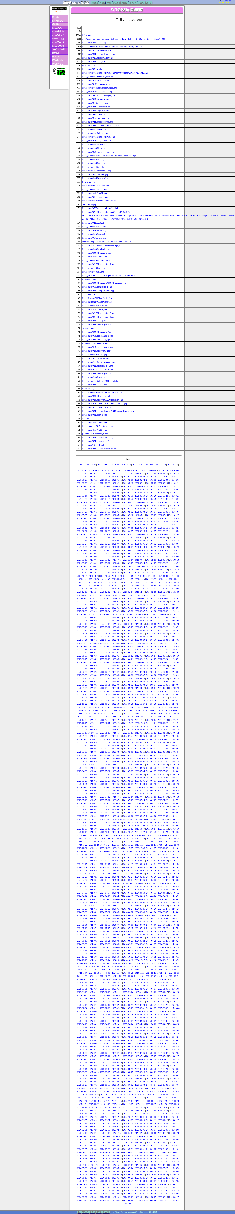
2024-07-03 (174, 922)
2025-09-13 (117, 1078)
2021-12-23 (128, 595)
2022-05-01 (163, 640)
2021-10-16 (82, 573)
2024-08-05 (128, 934)
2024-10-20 (174, 960)
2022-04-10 (128, 633)
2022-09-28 (117, 694)
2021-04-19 (82, 509)
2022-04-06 (82, 633)
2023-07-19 (82, 800)
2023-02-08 (94, 742)
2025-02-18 (117, 1005)
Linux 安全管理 (58, 42)
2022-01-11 (140, 601)
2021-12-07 (151, 589)
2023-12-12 (105, 851)
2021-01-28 (82, 480)
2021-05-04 (151, 512)
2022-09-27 (105, 694)
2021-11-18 (151, 582)
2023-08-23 (174, 810)
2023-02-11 (128, 742)
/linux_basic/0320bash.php (93, 61)
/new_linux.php (88, 65)
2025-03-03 (163, 1008)
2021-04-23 (128, 509)
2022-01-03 (151, 598)
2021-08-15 (94, 550)
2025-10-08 (94, 1088)
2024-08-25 (151, 941)
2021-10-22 (151, 573)
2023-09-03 (94, 816)
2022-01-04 (163, 598)
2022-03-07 (151, 621)
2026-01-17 (117, 1123)
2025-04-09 (174, 1021)
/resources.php (88, 388)
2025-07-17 (174, 1056)
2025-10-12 (140, 1088)
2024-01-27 (117, 867)
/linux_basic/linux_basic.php (94, 42)
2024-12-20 (151, 982)
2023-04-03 (94, 762)
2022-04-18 (117, 637)
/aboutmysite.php (89, 204)
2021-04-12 (105, 505)
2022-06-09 (94, 656)
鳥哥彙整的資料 (58, 49)
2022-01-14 (174, 601)
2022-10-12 (174, 698)
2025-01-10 (82, 992)
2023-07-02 (94, 794)
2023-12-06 (140, 848)
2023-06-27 (140, 790)
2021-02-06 (82, 483)
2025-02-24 (82, 1008)
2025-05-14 (163, 1034)
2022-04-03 (151, 630)
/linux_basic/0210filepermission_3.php (98, 313)
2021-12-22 (117, 595)
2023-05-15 (163, 774)
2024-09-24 (82, 954)
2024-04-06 (94, 893)
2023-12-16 (151, 851)
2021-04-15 (140, 505)
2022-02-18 (163, 614)
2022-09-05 (163, 685)
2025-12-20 (105, 1114)
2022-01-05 (174, 598)
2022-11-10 (94, 710)
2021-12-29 (94, 598)
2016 (146, 465)
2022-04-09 (117, 633)
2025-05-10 (117, 1034)
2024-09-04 (163, 944)
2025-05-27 (105, 1040)
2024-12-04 (174, 976)
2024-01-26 (105, 867)
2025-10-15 (174, 1088)
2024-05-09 (163, 902)
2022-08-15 (128, 678)
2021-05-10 (117, 515)
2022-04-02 (140, 630)
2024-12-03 (162, 976)
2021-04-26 (163, 509)
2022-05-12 (82, 646)
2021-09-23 (128, 563)
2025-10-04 (151, 1085)
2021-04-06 (140, 502)
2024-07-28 (151, 931)
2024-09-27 (117, 954)
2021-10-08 (94, 569)
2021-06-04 (94, 525)
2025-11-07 (128, 1098)
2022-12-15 (82, 723)
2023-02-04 (151, 739)
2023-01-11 (82, 733)
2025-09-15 (140, 1078)
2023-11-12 (174, 838)
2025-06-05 (105, 1043)
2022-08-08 (151, 675)
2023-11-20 (162, 842)
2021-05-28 (117, 521)
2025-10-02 (128, 1085)
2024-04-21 (163, 896)
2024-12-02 (151, 976)
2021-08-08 (117, 547)
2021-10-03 (140, 566)
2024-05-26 (151, 909)
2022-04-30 (151, 640)
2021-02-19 (128, 486)
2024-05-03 (94, 902)
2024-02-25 (140, 877)
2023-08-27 (117, 813)
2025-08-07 (105, 1066)
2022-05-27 (151, 649)
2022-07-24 (94, 672)
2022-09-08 (94, 688)
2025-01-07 (151, 989)
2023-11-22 (82, 845)
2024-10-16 (128, 960)
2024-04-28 (140, 899)
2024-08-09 (174, 934)
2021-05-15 (174, 515)
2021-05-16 (82, 518)
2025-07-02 (105, 1053)
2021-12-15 (140, 592)
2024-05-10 (174, 902)
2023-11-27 (140, 845)
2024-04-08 (117, 893)
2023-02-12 (140, 742)
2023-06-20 (163, 787)
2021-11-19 (162, 582)
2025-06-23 (105, 1050)
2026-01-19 (140, 1123)
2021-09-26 (163, 563)
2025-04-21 (105, 1027)
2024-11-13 (140, 970)
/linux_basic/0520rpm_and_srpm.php (98, 152)
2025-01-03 (105, 989)
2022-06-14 (151, 656)
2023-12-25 (151, 854)
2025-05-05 (163, 1030)
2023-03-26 (105, 758)
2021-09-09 (174, 557)
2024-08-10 (82, 938)
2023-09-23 (117, 822)
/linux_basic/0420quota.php (94, 223)
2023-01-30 (94, 739)
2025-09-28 (82, 1085)
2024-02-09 (163, 870)
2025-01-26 (163, 995)
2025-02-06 (82, 1002)
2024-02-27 (163, 877)
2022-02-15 (128, 614)
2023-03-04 (163, 749)
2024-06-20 (128, 918)
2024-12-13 (174, 979)
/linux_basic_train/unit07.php (94, 430)
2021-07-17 (174, 537)
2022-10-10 (151, 698)
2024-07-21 (174, 928)
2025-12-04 (128, 1107)
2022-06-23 (151, 659)
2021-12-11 (93, 592)
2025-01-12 (105, 992)
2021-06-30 (82, 534)
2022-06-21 (128, 659)
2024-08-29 (94, 944)
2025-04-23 (128, 1027)
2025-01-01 (82, 989)
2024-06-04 (151, 912)
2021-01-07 (152, 470)
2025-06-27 (151, 1050)
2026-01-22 (174, 1123)
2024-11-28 (105, 976)
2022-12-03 (151, 717)
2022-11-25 (162, 714)
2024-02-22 (105, 877)
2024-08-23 (128, 941)
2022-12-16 (94, 723)
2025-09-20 (94, 1082)
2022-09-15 (174, 688)
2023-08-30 (151, 813)
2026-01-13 (174, 1120)
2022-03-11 (93, 624)
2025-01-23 (128, 995)
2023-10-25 (174, 832)
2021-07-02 (105, 534)
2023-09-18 (163, 819)
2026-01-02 (151, 1117)
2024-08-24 (140, 941)
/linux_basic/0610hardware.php (95, 358)
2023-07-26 (163, 800)
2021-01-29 (94, 480)
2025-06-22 (94, 1050)
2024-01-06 (82, 861)
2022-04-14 (174, 633)
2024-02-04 (105, 870)
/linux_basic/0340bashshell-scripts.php (98, 54)
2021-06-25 (128, 531)
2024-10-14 (105, 960)
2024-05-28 (174, 909)
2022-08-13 (105, 678)
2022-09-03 (140, 685)
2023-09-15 (128, 819)
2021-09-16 (151, 560)
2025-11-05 (105, 1098)
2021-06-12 (82, 528)
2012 (122, 465)
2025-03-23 (82, 1018)
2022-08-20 (82, 681)
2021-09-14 (128, 560)
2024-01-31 (163, 867)
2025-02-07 (94, 1002)
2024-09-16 (94, 950)
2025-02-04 (163, 999)
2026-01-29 (151, 1126)
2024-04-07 (105, 893)
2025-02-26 (105, 1008)
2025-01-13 (117, 992)
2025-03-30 (163, 1018)
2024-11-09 (94, 970)
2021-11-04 (94, 579)
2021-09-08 (163, 557)
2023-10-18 (94, 832)
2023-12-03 (105, 848)
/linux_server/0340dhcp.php (94, 226)
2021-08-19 (140, 550)
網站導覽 (55, 24)
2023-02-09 (105, 742)
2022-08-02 (82, 675)
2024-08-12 (105, 938)
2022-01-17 (105, 605)
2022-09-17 (94, 691)
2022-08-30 (94, 685)
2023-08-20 (140, 810)
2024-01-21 (151, 864)
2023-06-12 (174, 784)
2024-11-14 (151, 970)
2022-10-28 (151, 704)
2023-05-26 (82, 781)
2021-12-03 (105, 589)
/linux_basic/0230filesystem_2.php (97, 351)
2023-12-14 (128, 851)
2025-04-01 (82, 1021)
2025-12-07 (163, 1107)
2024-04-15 (94, 896)
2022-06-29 (117, 662)
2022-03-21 (105, 627)
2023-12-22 (117, 854)
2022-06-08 (82, 656)
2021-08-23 (82, 553)
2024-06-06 (174, 912)
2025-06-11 (174, 1043)
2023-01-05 (117, 729)
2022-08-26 (151, 681)
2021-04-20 (94, 509)
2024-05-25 (140, 909)
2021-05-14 (163, 515)
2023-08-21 (151, 810)
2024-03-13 (128, 883)
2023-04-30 (94, 771)
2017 (152, 465)
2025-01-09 (174, 989)
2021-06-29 (174, 531)
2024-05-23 (117, 909)
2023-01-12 (93, 733)
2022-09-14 (163, 688)
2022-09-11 (128, 688)
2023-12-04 (117, 848)
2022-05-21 (82, 649)
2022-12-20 (140, 723)
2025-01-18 (174, 992)
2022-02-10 (174, 611)
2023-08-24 (82, 813)
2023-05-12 (128, 774)
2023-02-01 (117, 739)
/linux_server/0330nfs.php (93, 159)
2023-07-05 (128, 794)
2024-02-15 (128, 874)
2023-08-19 (128, 810)
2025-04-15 (140, 1024)
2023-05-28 (105, 781)
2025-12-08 (174, 1107)
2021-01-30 (105, 480)
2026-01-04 (174, 1117)
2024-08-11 (93, 938)
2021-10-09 (105, 569)
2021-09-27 (174, 563)
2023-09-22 (105, 822)
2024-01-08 (105, 861)
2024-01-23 (174, 864)
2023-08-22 (163, 810)
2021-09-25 (151, 563)
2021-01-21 (105, 477)
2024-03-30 (117, 890)
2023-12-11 (93, 851)
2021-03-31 (174, 499)
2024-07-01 (151, 922)
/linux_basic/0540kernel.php (94, 230)
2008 (99, 465)
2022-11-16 (162, 710)
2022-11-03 (117, 707)
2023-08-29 (140, 813)
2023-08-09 (117, 806)
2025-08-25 (105, 1072)
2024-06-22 (151, 918)
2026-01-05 (82, 1120)
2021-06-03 (82, 525)
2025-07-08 (174, 1053)
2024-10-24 (117, 963)
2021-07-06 (151, 534)
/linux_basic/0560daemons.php (95, 174)
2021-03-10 (140, 493)
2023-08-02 (140, 803)
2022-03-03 (105, 621)
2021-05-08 (94, 515)
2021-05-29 (128, 521)
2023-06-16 (117, 787)
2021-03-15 (94, 496)
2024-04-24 (94, 899)
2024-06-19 (117, 918)
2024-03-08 (174, 880)
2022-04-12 (151, 633)
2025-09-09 (174, 1075)
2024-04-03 (163, 890)
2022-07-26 (117, 672)
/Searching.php (88, 294)
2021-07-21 (117, 541)
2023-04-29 (82, 771)
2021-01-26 (163, 477)
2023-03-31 (163, 758)
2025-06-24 (117, 1050)
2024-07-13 (82, 928)
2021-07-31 (128, 544)
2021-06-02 (174, 521)
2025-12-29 (105, 1117)
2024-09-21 (151, 950)
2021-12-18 (174, 592)
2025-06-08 (140, 1043)
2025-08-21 (163, 1069)
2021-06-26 (140, 531)
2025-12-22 (128, 1114)
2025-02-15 (82, 1005)
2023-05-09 (94, 774)
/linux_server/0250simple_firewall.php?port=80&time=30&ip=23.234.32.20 (114, 46)
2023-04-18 (163, 765)
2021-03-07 (105, 493)
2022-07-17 (117, 669)
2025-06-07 (128, 1043)
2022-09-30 (140, 694)
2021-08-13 (174, 547)
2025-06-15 (117, 1047)
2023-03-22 (163, 755)
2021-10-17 (94, 573)
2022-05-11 (174, 643)
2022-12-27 (117, 726)
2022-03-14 (128, 624)
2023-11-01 (151, 835)
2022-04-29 (140, 640)
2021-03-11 (151, 493)
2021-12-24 (140, 595)
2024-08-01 (82, 934)
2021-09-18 (174, 560)
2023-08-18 (117, 810)
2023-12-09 (174, 848)
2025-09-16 (151, 1078)
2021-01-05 (129, 470)
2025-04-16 (151, 1024)
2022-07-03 (163, 662)
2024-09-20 (140, 950)
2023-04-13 (105, 765)
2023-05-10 (105, 774)
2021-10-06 (174, 566)
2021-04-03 (105, 502)
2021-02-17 (105, 486)
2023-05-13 (140, 774)
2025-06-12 (82, 1047)
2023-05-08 (82, 774)
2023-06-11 (163, 784)
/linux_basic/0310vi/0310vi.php (95, 186)
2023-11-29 (162, 845)
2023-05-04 (140, 771)
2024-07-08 (128, 925)
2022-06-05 (151, 653)
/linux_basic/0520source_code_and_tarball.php (102, 208)
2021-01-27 (174, 477)
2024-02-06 (128, 870)
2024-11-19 (105, 973)
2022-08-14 (117, 678)
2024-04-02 (151, 890)
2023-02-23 (163, 746)
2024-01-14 (174, 861)
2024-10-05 (105, 957)
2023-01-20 (82, 736)
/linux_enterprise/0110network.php (97, 302)
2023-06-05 (94, 784)
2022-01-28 (128, 608)
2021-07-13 (128, 537)
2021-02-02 (140, 480)
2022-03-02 (94, 621)
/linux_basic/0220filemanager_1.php (97, 332)
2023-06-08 (128, 784)
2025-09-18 (174, 1078)
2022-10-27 (140, 704)
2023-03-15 (82, 755)
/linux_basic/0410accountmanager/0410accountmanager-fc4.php (109, 275)
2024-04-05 (82, 893)
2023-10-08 (82, 829)
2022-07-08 (117, 666)
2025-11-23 (105, 1104)
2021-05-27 (105, 521)
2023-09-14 (117, 819)
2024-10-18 (151, 960)
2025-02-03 (151, 999)
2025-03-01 (140, 1008)
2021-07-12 (117, 537)
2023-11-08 (128, 838)
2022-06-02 (117, 653)
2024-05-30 (94, 912)
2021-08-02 (151, 544)
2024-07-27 (140, 931)
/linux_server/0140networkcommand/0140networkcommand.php (109, 155)
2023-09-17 (151, 819)
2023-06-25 (117, 790)
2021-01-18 (174, 473)
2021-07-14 (140, 537)
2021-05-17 (94, 518)
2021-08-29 (151, 553)
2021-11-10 (163, 579)
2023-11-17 (128, 842)
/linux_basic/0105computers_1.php (97, 287)
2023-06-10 (151, 784)
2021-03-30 (163, 499)
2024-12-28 (140, 986)
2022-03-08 (163, 621)
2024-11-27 (94, 976)
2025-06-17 (140, 1047)
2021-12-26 (163, 595)
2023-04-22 (105, 768)
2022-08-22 (105, 681)
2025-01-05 (128, 989)
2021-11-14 (105, 582)
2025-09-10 (82, 1078)
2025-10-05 (163, 1085)
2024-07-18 (140, 928)
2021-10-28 (117, 576)
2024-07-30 (174, 931)
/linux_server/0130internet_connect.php (99, 201)
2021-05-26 (94, 521)
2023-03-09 (117, 752)
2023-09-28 (174, 822)
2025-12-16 (163, 1111)
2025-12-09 (82, 1111)
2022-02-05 (117, 611)
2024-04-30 (163, 899)
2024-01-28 (128, 867)
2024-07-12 (174, 925)
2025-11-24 (117, 1104)
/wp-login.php (88, 328)
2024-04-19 (140, 896)
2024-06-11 (128, 915)
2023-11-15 (105, 842)
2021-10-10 (117, 569)
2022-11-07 (163, 707)
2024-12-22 (174, 982)
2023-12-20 (94, 854)
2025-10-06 (174, 1085)
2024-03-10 (94, 883)
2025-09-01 (82, 1075)
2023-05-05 (151, 771)
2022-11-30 (116, 717)
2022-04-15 (82, 637)
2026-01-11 (151, 1120)
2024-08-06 (140, 934)
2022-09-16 (82, 691)
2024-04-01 (140, 890)
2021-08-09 (128, 547)
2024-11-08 (83, 970)
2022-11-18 (82, 714)
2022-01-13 (163, 601)
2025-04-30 (105, 1030)
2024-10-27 (151, 963)
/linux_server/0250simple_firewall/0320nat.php (102, 392)
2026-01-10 (140, 1120)
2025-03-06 (94, 1011)
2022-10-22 (82, 704)
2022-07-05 (82, 666)
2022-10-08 (128, 698)
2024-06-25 (82, 922)
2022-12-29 (140, 726)
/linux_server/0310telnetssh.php (95, 133)
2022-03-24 (140, 627)
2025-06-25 (128, 1050)
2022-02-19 (174, 614)
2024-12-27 (128, 986)
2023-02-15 (174, 742)
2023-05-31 (140, 781)
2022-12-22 (163, 723)
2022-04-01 (128, 630)
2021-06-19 (163, 528)
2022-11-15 (151, 710)
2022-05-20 (174, 646)
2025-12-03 (117, 1107)
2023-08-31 (163, 813)
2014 (134, 465)
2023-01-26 (151, 736)
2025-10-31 (151, 1095)
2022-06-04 (140, 653)
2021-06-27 (151, 531)
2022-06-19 (105, 659)
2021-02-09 (117, 483)
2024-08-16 (151, 938)
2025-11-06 (117, 1098)
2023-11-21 (174, 842)
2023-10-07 (174, 826)
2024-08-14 (128, 938)
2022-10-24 (105, 704)
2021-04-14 (128, 505)
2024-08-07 (151, 934)
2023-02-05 (163, 739)
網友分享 (55, 57)
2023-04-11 (82, 765)
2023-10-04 (140, 826)
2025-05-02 (128, 1030)
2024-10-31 (94, 966)
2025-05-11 (128, 1034)
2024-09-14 (174, 947)
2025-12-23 (140, 1114)
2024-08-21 (105, 941)
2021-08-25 (105, 553)
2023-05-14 (151, 774)
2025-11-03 (83, 1098)
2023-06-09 (140, 784)
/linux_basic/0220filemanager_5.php (97, 373)
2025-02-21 (151, 1005)
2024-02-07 (140, 870)
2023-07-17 (163, 797)
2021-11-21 (82, 585)
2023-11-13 (82, 842)
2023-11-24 (105, 845)
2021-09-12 (105, 560)
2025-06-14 (105, 1047)
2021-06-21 (82, 531)
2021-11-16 (128, 582)
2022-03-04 (117, 621)
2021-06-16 (128, 528)
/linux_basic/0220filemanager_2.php (97, 253)
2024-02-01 (174, 867)
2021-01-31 (117, 480)
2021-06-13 (94, 528)
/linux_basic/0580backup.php (94, 320)
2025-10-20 (128, 1091)
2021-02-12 (151, 483)
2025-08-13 (174, 1066)
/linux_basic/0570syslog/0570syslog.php (99, 290)
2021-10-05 (163, 566)
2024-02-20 (82, 877)
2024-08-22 (117, 941)
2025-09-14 (128, 1078)
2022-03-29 (94, 630)
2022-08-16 (140, 678)
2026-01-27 (128, 1126)
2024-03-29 (105, 890)
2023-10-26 (82, 835)
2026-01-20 (151, 1123)
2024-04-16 (105, 896)
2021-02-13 (163, 483)
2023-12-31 (117, 858)
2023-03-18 (117, 755)
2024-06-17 (94, 918)
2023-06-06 (105, 784)
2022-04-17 (105, 637)
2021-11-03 (83, 579)
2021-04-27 (174, 509)
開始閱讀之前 (57, 21)
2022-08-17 (151, 678)
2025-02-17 (105, 1005)
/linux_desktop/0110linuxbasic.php (97, 298)
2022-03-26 (163, 627)
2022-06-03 (128, 653)
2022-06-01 (105, 653)
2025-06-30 (82, 1053)
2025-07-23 (140, 1059)
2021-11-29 (174, 585)
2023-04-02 (82, 762)
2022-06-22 (140, 659)
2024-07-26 (128, 931)
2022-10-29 (163, 704)
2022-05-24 (117, 649)
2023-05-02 (117, 771)
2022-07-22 (174, 669)
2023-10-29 (117, 835)
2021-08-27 (128, 553)
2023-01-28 (174, 736)
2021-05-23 (163, 518)
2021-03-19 (140, 496)
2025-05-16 (82, 1037)
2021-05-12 (140, 515)
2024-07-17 (128, 928)
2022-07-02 (151, 662)
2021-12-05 (128, 589)
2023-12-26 (163, 854)
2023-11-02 (163, 835)
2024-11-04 (140, 966)
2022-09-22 (151, 691)
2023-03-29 (140, 758)
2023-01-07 (140, 729)
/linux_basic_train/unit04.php (94, 422)
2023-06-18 (140, 787)
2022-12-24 (82, 726)
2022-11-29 (105, 717)
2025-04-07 (151, 1021)
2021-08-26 (117, 553)
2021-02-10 (128, 483)
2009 (105, 465)
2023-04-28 (174, 768)
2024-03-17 (174, 883)
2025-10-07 (82, 1088)
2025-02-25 (94, 1008)
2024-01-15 (82, 864)
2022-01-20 (140, 605)
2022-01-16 (94, 605)
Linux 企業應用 (58, 39)
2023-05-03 (128, 771)
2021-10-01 (117, 566)
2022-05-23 (105, 649)
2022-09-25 (82, 694)
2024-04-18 (128, 896)
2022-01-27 (117, 608)
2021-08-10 (140, 547)
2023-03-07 (94, 752)
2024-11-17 (82, 973)
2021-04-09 (174, 502)
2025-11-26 (140, 1104)
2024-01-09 (117, 861)
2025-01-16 (151, 992)
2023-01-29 (82, 739)
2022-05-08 (140, 643)
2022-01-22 (163, 605)
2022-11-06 (151, 707)
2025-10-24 (174, 1091)
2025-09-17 (163, 1078)
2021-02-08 (105, 483)
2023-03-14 (174, 752)
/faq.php (85, 418)
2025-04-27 (174, 1027)
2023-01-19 (174, 733)
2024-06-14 (163, 915)
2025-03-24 (94, 1018)
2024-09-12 (151, 947)
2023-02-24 (174, 746)
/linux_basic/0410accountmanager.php (98, 95)
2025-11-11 (174, 1098)
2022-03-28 (82, 630)
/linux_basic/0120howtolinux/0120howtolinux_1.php (104, 403)
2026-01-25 (105, 1126)
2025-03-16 (105, 1014)
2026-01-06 (94, 1120)
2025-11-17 (140, 1101)
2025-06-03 (82, 1043)
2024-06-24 (174, 918)
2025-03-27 (128, 1018)
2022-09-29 (128, 694)
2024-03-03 (117, 880)
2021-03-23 (82, 499)
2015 (140, 465)
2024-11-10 (105, 970)
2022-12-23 (174, 723)
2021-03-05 (82, 493)
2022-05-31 (94, 653)
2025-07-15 (151, 1056)
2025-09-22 (117, 1082)
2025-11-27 (151, 1104)
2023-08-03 (151, 803)
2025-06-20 (174, 1047)
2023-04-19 (174, 765)
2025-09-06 (140, 1075)
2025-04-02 (94, 1021)
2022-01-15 (82, 605)
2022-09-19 (117, 691)
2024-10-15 (117, 960)
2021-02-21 (151, 486)
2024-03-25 (163, 886)
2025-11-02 (174, 1095)
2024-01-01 (128, 858)
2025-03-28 (140, 1018)
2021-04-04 (117, 502)
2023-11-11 (162, 838)
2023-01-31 (105, 739)
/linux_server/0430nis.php (93, 272)
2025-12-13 (128, 1111)
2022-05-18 (151, 646)
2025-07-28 (94, 1062)
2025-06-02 (174, 1040)
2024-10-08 (140, 957)
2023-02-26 (94, 749)
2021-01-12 (105, 473)
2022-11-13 (128, 710)
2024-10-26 (140, 963)
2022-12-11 (140, 720)
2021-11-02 (174, 576)
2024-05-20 (82, 909)
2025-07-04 (128, 1053)
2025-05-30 (140, 1040)
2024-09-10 (128, 947)
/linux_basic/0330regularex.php (95, 110)
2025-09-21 (105, 1082)
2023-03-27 (117, 758)
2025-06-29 (174, 1050)
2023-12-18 (174, 851)
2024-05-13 (105, 906)
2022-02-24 (128, 617)
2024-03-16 (163, 883)
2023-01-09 (163, 729)
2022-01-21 (151, 605)
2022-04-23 (174, 637)
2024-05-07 (140, 902)
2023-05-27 (94, 781)
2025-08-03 (163, 1062)
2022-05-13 (94, 646)
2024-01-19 (128, 864)
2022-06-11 (117, 656)
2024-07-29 (163, 931)
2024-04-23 (82, 899)
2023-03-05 (174, 749)
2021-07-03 (117, 534)
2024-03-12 (117, 883)
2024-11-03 (128, 966)
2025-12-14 (140, 1111)
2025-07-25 (163, 1059)
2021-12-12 (105, 592)
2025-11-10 (163, 1098)
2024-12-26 (117, 986)
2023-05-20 (117, 778)
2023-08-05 (174, 803)
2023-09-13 (105, 819)
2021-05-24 (174, 518)
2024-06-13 (151, 915)
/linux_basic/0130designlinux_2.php (97, 347)
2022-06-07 (174, 653)
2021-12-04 (117, 589)
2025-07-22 (128, 1059)
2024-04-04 (174, 890)
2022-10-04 (82, 698)
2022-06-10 (105, 656)
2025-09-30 (105, 1085)
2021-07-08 (174, 534)
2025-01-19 (82, 995)
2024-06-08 (94, 915)
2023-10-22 (140, 832)
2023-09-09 (163, 816)
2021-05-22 (151, 518)
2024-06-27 (105, 922)
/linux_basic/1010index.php (94, 445)
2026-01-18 (128, 1123)
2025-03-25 (105, 1018)
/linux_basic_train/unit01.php (94, 193)
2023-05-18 (94, 778)
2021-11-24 (117, 585)
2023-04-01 (174, 758)
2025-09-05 (128, 1075)
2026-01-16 (105, 1123)
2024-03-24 (151, 886)
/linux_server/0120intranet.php (95, 305)
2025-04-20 (94, 1027)
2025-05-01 (117, 1030)
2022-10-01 (151, 694)
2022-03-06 (140, 621)
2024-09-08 (105, 947)
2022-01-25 (94, 608)
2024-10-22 (94, 963)
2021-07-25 (163, 541)
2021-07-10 (94, 537)
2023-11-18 (140, 842)
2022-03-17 (163, 624)
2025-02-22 (163, 1005)
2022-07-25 (105, 672)
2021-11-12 (82, 582)
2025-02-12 (151, 1002)
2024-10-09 (151, 957)
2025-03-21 (163, 1014)
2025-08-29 (151, 1072)
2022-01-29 (140, 608)
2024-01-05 (174, 858)
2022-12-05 (174, 717)
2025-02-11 (140, 1002)
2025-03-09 (128, 1011)
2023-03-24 (82, 758)
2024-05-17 (151, 906)
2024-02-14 (117, 874)
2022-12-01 (128, 717)
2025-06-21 (82, 1050)
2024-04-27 (128, 899)
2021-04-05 (128, 502)
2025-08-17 (117, 1069)
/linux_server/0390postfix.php (94, 354)
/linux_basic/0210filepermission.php (97, 58)
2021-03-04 (174, 489)
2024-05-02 (82, 902)
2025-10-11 (128, 1088)
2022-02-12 (93, 614)
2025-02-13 (163, 1002)
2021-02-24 (82, 489)
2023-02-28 (117, 749)
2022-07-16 (105, 669)
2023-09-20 (82, 822)
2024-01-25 (94, 867)
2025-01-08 (163, 989)
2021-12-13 (117, 592)
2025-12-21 (117, 1114)
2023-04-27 (163, 768)
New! (175, 465)
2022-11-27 (82, 717)
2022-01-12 (151, 601)
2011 (117, 465)
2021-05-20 (128, 518)
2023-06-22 (82, 790)
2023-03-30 (151, 758)
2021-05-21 (140, 518)
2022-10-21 (174, 701)
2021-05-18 (105, 518)
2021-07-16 (163, 537)
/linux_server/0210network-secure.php (98, 362)
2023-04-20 (82, 768)
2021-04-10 (82, 505)
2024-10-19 (163, 960)
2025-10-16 (82, 1091)
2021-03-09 (128, 493)
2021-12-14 (128, 592)
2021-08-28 (140, 553)
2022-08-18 (163, 678)
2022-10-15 (105, 701)
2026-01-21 (163, 1123)
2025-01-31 (117, 999)
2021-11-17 (140, 582)
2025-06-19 (163, 1047)
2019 (163, 465)
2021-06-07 (128, 525)
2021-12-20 (94, 595)
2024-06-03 (140, 912)
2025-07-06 (151, 1053)
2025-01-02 (94, 989)
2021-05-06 (174, 512)
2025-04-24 (140, 1027)
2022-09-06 (174, 685)
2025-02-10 (128, 1002)
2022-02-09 (163, 611)
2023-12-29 (94, 858)
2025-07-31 (128, 1062)
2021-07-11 (105, 537)
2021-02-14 (174, 483)
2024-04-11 (151, 893)
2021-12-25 (151, 595)
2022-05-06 (117, 643)
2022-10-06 (105, 698)
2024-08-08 (163, 934)
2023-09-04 (105, 816)
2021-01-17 (163, 473)
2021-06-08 (140, 525)
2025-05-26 (94, 1040)
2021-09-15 (140, 560)
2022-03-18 (174, 624)
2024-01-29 (140, 867)
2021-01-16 (151, 473)
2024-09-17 (105, 950)
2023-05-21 (128, 778)
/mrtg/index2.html (89, 279)
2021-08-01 (140, 544)
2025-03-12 (163, 1011)
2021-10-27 (105, 576)
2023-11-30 (174, 845)
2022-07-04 (174, 662)
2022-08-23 (117, 681)
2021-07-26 (174, 541)
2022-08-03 (94, 675)
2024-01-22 (163, 864)
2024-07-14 (94, 928)
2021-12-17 (163, 592)
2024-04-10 (140, 893)
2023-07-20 (94, 800)
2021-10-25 (82, 576)
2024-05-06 (128, 902)
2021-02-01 (128, 480)
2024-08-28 (82, 944)
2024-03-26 (174, 886)
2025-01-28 (82, 999)
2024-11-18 (94, 973)
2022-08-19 (174, 678)
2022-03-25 (151, 627)
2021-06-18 (151, 528)
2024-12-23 (82, 986)
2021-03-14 (82, 496)
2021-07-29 (105, 544)
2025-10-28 (117, 1095)
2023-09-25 (140, 822)
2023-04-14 (117, 765)
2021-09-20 (94, 563)
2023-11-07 (117, 838)
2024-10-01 (163, 954)
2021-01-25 (151, 477)
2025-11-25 (128, 1104)
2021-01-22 (117, 477)
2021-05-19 (117, 518)
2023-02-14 (163, 742)
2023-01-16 (140, 733)
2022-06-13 (140, 656)
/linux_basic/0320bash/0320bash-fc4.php (99, 448)
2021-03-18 (128, 496)
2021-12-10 (82, 592)
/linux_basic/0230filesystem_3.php (97, 339)
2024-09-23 (174, 950)
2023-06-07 (117, 784)
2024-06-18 (105, 918)
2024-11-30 (128, 976)
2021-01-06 (140, 470)
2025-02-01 (128, 999)
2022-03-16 (151, 624)
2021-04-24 (140, 509)
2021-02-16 (94, 486)
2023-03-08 (105, 752)
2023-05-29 (117, 781)
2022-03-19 (82, 627)
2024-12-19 (140, 982)
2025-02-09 (117, 1002)
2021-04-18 (174, 505)
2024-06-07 (82, 915)
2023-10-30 (128, 835)
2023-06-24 (105, 790)
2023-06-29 (163, 790)
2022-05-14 (105, 646)
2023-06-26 (128, 790)
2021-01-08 (163, 470)
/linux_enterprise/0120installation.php (98, 426)
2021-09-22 (117, 563)
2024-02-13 (105, 874)
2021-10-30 (140, 576)
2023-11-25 (117, 845)
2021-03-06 (94, 493)
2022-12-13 (163, 720)
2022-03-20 (94, 627)
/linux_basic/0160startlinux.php (95, 118)
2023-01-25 (140, 736)
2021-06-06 (117, 525)
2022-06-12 (128, 656)
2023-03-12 (151, 752)
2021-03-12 (163, 493)
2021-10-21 (140, 573)
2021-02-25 (94, 489)
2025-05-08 (94, 1034)
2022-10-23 (94, 704)
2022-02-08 (151, 611)
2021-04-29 (94, 512)
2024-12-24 (94, 986)
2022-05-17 (140, 646)
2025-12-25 (163, 1114)
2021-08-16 (105, 550)
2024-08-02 (94, 934)
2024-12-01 (139, 976)
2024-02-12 (93, 874)
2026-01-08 (117, 1120)
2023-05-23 (151, 778)
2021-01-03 (106, 470)
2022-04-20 (140, 637)
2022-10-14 (94, 701)
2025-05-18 (105, 1037)
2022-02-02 (82, 611)
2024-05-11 (82, 906)
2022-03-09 (174, 621)
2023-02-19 (117, 746)
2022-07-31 (163, 672)
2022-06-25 (174, 659)
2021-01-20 (94, 477)
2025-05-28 (117, 1040)
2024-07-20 (163, 928)
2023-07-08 (163, 794)
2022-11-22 (128, 714)
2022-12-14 (174, 720)
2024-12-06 (94, 979)
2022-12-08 (105, 720)
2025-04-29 (94, 1030)
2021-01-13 (117, 473)
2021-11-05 (105, 579)
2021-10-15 (174, 569)
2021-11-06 (117, 579)
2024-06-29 (128, 922)
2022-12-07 (94, 720)
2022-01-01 (128, 598)
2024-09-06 (82, 947)
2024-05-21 (94, 909)
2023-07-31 (117, 803)
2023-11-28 (151, 845)
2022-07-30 (151, 672)
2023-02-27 (105, 749)
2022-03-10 (82, 624)
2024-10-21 (82, 963)
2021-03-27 (128, 499)
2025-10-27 (105, 1095)
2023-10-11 (117, 829)
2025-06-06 (117, 1043)
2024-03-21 (117, 886)
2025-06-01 (163, 1040)
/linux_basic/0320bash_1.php (94, 415)
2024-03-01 (94, 880)
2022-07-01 (140, 662)
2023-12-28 (82, 858)
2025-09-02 (94, 1075)
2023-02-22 (151, 746)
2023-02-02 (128, 739)
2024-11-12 (128, 970)
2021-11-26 (140, 585)
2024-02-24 (128, 877)
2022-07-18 (128, 669)
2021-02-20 (140, 486)
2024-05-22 (105, 909)
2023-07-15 (140, 797)
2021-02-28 (128, 489)
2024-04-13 (174, 893)
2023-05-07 (174, 771)
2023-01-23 (117, 736)
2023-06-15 (105, 787)
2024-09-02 (140, 944)
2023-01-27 (163, 736)
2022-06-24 (163, 659)
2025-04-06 (140, 1021)
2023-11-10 (151, 838)
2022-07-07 (105, 666)
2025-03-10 (140, 1011)
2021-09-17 (163, 560)
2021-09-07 (151, 557)
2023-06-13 (82, 787)
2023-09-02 (82, 816)
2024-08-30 (105, 944)
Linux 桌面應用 (58, 46)
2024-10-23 (105, 963)
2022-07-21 (163, 669)
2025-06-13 (94, 1047)
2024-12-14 (82, 982)
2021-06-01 (163, 521)
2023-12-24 (140, 854)
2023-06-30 (174, 790)
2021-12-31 (117, 598)
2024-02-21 (94, 877)
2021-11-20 (174, 582)
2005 (82, 465)
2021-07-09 (82, 537)
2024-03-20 (105, 886)
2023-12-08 (163, 848)
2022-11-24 (151, 714)
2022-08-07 (140, 675)
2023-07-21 (105, 800)
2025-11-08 (140, 1098)
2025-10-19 (117, 1091)
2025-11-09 (151, 1098)
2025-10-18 (105, 1091)
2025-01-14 (128, 992)
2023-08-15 (82, 810)
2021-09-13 (117, 560)
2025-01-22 (117, 995)
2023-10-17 (82, 832)
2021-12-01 (82, 589)
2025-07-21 (117, 1059)
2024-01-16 (94, 864)
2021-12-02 (94, 589)
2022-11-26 (174, 714)
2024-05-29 (82, 912)
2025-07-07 (163, 1053)
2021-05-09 (105, 515)
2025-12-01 (93, 1107)
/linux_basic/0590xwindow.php (95, 99)
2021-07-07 (163, 534)
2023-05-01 (105, 771)
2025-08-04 (174, 1062)
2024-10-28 (163, 963)
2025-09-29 (94, 1085)
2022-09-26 (94, 694)
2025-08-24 (94, 1072)
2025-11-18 (151, 1101)
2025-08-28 (140, 1072)
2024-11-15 (162, 970)
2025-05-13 (151, 1034)
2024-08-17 (163, 938)
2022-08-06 (128, 675)
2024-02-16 (140, 874)
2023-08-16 (94, 810)
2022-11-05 (140, 707)
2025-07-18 (82, 1059)
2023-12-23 (128, 854)
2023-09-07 (140, 816)
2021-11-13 (94, 582)
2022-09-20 (128, 691)
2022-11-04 (128, 707)
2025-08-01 (140, 1062)
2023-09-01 (174, 813)
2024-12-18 (128, 982)
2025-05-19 (117, 1037)
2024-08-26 (163, 941)
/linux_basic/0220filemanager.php (96, 50)
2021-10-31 (151, 576)
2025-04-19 (82, 1027)
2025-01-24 (140, 995)
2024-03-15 (151, 883)
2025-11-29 (174, 1104)
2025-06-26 (140, 1050)
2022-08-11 (82, 678)
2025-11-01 (163, 1095)
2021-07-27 (82, 544)
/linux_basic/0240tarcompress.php (96, 106)
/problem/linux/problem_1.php (95, 433)
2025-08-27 (128, 1072)
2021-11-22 (94, 585)
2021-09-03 (105, 557)
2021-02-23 (174, 486)
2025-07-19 (94, 1059)
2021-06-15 (117, 528)
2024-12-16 (105, 982)
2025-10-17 (94, 1091)
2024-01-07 (94, 861)
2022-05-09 (151, 643)
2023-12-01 (82, 848)
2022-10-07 (117, 698)
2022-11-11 (105, 710)
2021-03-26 (117, 499)
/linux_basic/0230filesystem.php (95, 80)
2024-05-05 (117, 902)
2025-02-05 (174, 999)
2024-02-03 (94, 870)
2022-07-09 (128, 666)
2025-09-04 (117, 1075)
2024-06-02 (128, 912)
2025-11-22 (94, 1104)
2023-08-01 (128, 803)
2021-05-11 (128, 515)
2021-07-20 (105, 541)
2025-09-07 (151, 1075)
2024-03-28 (94, 890)
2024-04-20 (151, 896)
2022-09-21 (140, 691)
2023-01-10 (174, 729)
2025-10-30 (140, 1095)
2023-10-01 (105, 826)
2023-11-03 (174, 835)
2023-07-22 (117, 800)
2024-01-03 (151, 858)
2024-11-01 (105, 966)
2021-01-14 (128, 473)
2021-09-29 (94, 566)
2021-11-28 (162, 585)
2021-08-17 (117, 550)
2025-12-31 (128, 1117)
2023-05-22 (140, 778)
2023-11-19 (151, 842)
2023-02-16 (82, 746)
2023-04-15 (128, 765)
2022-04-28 (128, 640)
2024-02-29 (82, 880)
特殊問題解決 (57, 60)
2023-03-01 (128, 749)
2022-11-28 (94, 717)
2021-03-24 (94, 499)
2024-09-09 (117, 947)
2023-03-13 (163, 752)
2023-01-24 (128, 736)
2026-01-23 (82, 1126)
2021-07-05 (140, 534)
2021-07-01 (94, 534)
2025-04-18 (174, 1024)
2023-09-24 (128, 822)
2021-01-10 (82, 473)
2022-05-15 (117, 646)
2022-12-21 (151, 723)
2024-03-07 (163, 880)
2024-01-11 (140, 861)
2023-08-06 (82, 806)
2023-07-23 (128, 800)
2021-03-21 (163, 496)
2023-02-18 (105, 746)
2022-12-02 (139, 717)
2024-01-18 (117, 864)
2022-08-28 (174, 681)
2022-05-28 (163, 649)
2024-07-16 (117, 928)
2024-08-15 (140, 938)
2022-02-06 (128, 611)
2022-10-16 (117, 701)
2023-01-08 (151, 729)
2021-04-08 (163, 502)
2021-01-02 (94, 470)
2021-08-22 (174, 550)
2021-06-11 (174, 525)
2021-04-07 (151, 502)
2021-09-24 (140, 563)
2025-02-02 (140, 999)
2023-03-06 (82, 752)
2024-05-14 (117, 906)
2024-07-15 (105, 928)
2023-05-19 (105, 778)
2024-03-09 (82, 883)
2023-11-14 (94, 842)
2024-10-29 (174, 963)
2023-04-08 (151, 762)
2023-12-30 (105, 858)
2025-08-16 (105, 1069)
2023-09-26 (151, 822)
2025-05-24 (174, 1037)
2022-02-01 (174, 608)
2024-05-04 (105, 902)
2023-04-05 (117, 762)
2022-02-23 (117, 617)
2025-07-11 (105, 1056)
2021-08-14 (82, 550)
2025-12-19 (94, 1114)
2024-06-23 (163, 918)
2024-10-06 (117, 957)
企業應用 (116, 3)
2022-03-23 (128, 627)
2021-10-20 (128, 573)
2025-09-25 (151, 1082)
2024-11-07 (174, 966)
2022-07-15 (94, 669)
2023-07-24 (140, 800)
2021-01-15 (140, 473)
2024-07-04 (82, 925)
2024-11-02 (117, 966)
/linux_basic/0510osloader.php (95, 197)
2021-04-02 (94, 502)
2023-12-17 (163, 851)
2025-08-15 (94, 1069)
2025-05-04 (151, 1030)
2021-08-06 (94, 547)
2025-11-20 (174, 1101)
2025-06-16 (128, 1047)
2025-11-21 (82, 1104)
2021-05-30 (140, 521)
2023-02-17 (94, 746)
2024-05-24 (128, 909)
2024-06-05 (163, 912)
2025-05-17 (94, 1037)
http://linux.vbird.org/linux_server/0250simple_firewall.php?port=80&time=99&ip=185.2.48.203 (123, 39)
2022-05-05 (105, 643)
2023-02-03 (140, 739)
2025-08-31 (174, 1072)
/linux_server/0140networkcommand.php (99, 88)
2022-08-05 (117, 675)
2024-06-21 (140, 918)
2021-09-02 (94, 557)
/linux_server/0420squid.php (94, 129)
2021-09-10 (82, 560)
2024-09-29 (140, 954)
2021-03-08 (117, 493)
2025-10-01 (117, 1085)
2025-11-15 (117, 1101)
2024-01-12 (151, 861)
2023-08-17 (105, 810)
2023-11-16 (117, 842)
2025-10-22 (151, 1091)
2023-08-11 (140, 806)
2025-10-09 (105, 1088)
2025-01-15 (140, 992)
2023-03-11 (140, 752)
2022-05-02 (174, 640)
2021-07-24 (151, 541)
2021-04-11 (93, 505)
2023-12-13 (117, 851)
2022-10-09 (140, 698)
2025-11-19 (162, 1101)
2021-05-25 (82, 521)
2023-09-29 (82, 826)
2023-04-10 (174, 762)
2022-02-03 (94, 611)
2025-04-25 (151, 1027)
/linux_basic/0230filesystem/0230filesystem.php (102, 400)
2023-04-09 (163, 762)
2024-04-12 (163, 893)
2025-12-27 (82, 1117)
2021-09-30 (105, 566)
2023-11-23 (94, 845)
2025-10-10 (117, 1088)
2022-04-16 (94, 637)
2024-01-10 (128, 861)
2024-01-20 (140, 864)
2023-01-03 (94, 729)
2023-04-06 (128, 762)
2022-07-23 (82, 672)
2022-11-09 (83, 710)
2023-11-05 (94, 838)
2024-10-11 (174, 957)
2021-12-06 (140, 589)
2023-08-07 (94, 806)
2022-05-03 (82, 643)
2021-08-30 (163, 553)
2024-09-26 (105, 954)
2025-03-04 (174, 1008)
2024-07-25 (117, 931)
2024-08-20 (94, 941)
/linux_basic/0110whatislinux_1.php (97, 369)
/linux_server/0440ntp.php (93, 167)
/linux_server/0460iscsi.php (93, 268)
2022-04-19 (128, 637)
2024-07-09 (140, 925)
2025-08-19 (140, 1069)
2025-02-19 (128, 1005)
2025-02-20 (140, 1005)
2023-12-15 (140, 851)
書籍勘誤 (141, 3)
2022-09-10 (117, 688)
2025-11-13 (94, 1101)
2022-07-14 (82, 669)
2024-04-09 (128, 893)
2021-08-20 (151, 550)
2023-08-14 (174, 806)
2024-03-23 (140, 886)
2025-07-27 (82, 1062)
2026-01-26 (117, 1126)
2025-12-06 (151, 1107)
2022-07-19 (140, 669)
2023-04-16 (140, 765)
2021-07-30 (117, 544)
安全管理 (133, 3)
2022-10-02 (163, 694)
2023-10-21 (128, 832)
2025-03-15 (94, 1014)
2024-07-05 (94, 925)
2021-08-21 (163, 550)
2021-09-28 (82, 566)
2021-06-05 (105, 525)
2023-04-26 (151, 768)
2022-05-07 (128, 643)
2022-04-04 (163, 630)
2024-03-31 (128, 890)
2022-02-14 (117, 614)
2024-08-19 (82, 941)
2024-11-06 (163, 966)
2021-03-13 (174, 493)
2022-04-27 (117, 640)
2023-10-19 (105, 832)
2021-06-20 (174, 528)
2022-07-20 (151, 669)
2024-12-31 (174, 986)
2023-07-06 (140, 794)
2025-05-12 (140, 1034)
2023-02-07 (82, 742)
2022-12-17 (105, 723)
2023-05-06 (163, 771)
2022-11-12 (117, 710)
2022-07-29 (140, 672)
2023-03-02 (140, 749)
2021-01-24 (140, 477)
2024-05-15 (128, 906)
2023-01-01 (174, 726)
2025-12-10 (94, 1111)
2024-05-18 (163, 906)
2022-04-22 (163, 637)
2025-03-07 (105, 1011)
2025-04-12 (105, 1024)
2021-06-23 (105, 531)
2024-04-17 (117, 896)
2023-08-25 (94, 813)
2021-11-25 (128, 585)
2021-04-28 (82, 512)
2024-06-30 (140, 922)
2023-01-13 (105, 733)
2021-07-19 (94, 541)
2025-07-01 (94, 1053)
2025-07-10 (94, 1056)
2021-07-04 (128, 534)
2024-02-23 (117, 877)
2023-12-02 (94, 848)
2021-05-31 (151, 521)
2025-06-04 (94, 1043)
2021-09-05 (128, 557)
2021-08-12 (163, 547)
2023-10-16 (174, 829)
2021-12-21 (105, 595)
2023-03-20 (140, 755)
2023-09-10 (174, 816)
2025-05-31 (151, 1040)
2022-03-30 (105, 630)
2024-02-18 (163, 874)
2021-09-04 (117, 557)
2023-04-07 (140, 762)
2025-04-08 (163, 1021)
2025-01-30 (105, 999)
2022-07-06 (94, 666)
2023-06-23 (94, 790)
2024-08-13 (117, 938)
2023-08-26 (105, 813)
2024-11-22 (140, 973)
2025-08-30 (163, 1072)
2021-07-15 (151, 537)
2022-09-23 (163, 691)
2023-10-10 (105, 829)
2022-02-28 (174, 617)
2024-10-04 (94, 957)
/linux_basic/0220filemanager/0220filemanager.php (104, 283)
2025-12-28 (94, 1117)
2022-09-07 (82, 688)
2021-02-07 (94, 483)
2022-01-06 (82, 601)
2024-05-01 (174, 899)
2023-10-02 (117, 826)
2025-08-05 (82, 1066)
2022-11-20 (105, 714)
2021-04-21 (105, 509)
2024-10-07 (128, 957)
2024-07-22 (82, 931)
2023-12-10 (82, 851)
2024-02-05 (117, 870)
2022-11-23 (140, 714)
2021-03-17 (117, 496)
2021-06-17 (140, 528)
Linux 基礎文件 (58, 28)
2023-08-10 (128, 806)
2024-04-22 (174, 896)
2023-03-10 (128, 752)
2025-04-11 (93, 1024)
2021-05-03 (140, 512)
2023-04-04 (105, 762)
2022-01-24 (82, 608)
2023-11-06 (105, 838)
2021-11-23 (105, 585)
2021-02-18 (117, 486)
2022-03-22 (117, 627)
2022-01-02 (140, 598)
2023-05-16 (174, 774)
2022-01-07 (94, 601)
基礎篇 (102, 3)
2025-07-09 (82, 1056)
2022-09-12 (140, 688)
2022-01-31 (163, 608)
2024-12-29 (151, 986)
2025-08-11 (151, 1066)
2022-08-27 (163, 681)
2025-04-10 (82, 1024)
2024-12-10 (140, 979)
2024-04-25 (105, 899)
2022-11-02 (105, 707)
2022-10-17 (128, 701)
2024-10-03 (82, 957)
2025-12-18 (82, 1114)
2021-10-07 (82, 569)
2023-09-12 (93, 819)
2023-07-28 (82, 803)
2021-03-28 (140, 499)
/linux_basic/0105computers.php (96, 84)
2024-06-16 (82, 918)
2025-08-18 (128, 1069)
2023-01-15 (128, 733)
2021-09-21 (105, 563)
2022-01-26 (105, 608)
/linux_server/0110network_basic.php (98, 76)
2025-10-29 (128, 1095)
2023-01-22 (105, 736)
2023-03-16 (94, 755)
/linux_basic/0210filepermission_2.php (98, 264)
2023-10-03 (128, 826)
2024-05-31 (105, 912)
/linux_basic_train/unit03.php (94, 309)
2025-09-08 (163, 1075)
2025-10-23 (163, 1091)
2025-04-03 (105, 1021)
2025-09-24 (140, 1082)
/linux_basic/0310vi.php (92, 69)
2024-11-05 (151, 966)
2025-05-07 (82, 1034)
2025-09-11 (93, 1078)
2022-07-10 (140, 666)
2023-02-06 (174, 739)
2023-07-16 (151, 797)
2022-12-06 (82, 720)
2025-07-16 (163, 1056)
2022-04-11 (140, 633)
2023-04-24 (128, 768)
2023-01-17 (151, 733)
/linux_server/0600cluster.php (94, 377)
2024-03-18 (82, 886)
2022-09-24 (174, 691)
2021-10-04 (151, 566)
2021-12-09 (174, 589)
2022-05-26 (140, 649)
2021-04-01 (82, 502)
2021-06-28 (163, 531)
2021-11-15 (117, 582)
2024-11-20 (117, 973)
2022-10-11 (163, 698)
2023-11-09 (140, 838)
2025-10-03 (140, 1085)
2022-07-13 (174, 666)
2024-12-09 (128, 979)
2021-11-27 (151, 585)
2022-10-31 (83, 707)
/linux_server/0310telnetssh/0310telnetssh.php (101, 381)
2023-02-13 (151, 742)
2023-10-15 (163, 829)
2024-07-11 (163, 925)
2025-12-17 (174, 1111)
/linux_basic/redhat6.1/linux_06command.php (101, 125)
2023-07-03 (105, 794)
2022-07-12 (163, 666)
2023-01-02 (82, 729)
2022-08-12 (93, 678)
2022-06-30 (128, 662)
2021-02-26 (105, 489)
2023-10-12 (128, 829)
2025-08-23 (82, 1072)
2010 (111, 465)
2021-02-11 (140, 483)
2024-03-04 (128, 880)
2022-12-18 (117, 723)
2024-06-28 (117, 922)
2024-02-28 (174, 877)
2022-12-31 (163, 726)
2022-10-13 (82, 701)
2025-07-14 (140, 1056)
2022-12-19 (128, 723)
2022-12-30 (151, 726)
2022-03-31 (117, 630)
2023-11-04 (83, 838)
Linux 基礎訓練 (58, 31)
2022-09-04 (151, 685)
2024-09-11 (140, 947)
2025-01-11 (93, 992)
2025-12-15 (151, 1111)
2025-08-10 (140, 1066)
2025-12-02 (105, 1107)
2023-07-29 (94, 803)
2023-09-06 (128, 816)
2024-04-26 (117, 899)
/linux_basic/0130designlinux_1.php (97, 336)
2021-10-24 (174, 573)
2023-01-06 (128, 729)
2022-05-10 (163, 643)
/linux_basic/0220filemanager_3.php (97, 324)
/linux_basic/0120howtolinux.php (96, 407)
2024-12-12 (163, 979)
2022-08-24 (128, 681)
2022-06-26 (82, 662)
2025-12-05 (140, 1107)
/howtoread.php (88, 182)
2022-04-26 (105, 640)
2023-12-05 (128, 848)
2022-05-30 (82, 653)
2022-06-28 (105, 662)
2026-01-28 (140, 1126)
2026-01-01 (140, 1117)
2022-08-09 (163, 675)
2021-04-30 (105, 512)
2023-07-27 (174, 800)
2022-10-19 (151, 701)
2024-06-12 (140, 915)
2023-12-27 (174, 854)
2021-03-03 (163, 489)
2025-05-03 (140, 1030)
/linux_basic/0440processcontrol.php (97, 122)
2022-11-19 (94, 714)
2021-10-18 (105, 573)
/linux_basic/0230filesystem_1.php (97, 396)
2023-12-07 (151, 848)
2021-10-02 (128, 566)
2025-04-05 (128, 1021)
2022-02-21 (94, 617)
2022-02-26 (151, 617)
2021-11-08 (140, 579)
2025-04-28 (82, 1030)
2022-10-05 (94, 698)
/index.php (86, 35)
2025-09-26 (163, 1082)
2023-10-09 (94, 829)
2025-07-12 (117, 1056)
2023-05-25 (174, 778)
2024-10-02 (174, 954)
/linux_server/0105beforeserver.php (97, 260)
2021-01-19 (82, 477)
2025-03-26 (117, 1018)
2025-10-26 (94, 1095)
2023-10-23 (151, 832)
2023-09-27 (163, 822)
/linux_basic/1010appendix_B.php (96, 171)
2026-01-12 (163, 1120)
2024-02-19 (174, 874)
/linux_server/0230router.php (94, 234)
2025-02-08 (105, 1002)
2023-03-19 (128, 755)
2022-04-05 (174, 630)
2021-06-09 (151, 525)
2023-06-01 (151, 781)
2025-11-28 (162, 1104)
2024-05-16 (140, 906)
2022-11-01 (94, 707)
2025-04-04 (117, 1021)
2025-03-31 (174, 1018)
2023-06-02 (163, 781)
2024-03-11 (105, 883)
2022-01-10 (128, 601)
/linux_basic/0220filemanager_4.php (97, 366)
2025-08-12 (163, 1066)
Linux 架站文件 (58, 35)
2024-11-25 (174, 973)
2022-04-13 (163, 633)
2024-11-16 (174, 970)
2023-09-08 (151, 816)
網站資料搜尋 (57, 64)
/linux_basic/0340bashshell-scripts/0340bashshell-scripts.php (108, 411)
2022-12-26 (105, 726)
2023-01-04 (105, 729)
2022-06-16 (174, 656)
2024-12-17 (117, 982)
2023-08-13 (163, 806)
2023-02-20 (128, 746)
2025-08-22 (174, 1069)
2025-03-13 (174, 1011)
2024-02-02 (82, 870)
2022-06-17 (82, 659)
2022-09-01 (117, 685)
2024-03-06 (151, 880)
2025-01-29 (94, 999)
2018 (158, 465)
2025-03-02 (151, 1008)
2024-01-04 (163, 858)
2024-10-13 (94, 960)
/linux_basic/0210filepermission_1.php (98, 317)
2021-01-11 (93, 473)
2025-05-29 (128, 1040)
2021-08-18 (128, 550)
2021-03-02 (151, 489)
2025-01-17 (163, 992)
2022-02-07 (140, 611)
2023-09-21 (94, 822)
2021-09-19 (82, 563)
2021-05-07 (82, 515)
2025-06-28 (163, 1050)
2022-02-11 (82, 614)
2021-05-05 (163, 512)
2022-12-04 (163, 717)
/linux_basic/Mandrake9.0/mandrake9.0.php (101, 245)
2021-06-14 (105, 528)
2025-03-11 (151, 1011)
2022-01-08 (105, 601)
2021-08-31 (174, 553)
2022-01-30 (151, 608)
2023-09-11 (82, 819)
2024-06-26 (94, 922)
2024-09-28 (128, 954)
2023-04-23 (117, 768)
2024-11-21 (128, 973)
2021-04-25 (151, 509)
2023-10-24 (163, 832)
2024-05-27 (163, 909)
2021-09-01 (82, 557)
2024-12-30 (163, 986)
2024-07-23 (94, 931)
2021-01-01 (82, 470)
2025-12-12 (117, 1111)
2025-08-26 (117, 1072)
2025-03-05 (82, 1011)
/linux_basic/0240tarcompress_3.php (97, 441)
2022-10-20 (163, 701)
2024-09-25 (94, 954)
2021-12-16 (151, 592)
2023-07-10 (82, 797)
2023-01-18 (163, 733)
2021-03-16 (105, 496)
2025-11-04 (94, 1098)
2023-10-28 (105, 835)
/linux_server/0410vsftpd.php (94, 189)
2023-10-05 (151, 826)
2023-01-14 (117, 733)
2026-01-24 (94, 1126)
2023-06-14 (94, 787)
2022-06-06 (163, 653)
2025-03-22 (174, 1014)
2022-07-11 (151, 666)
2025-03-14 (82, 1014)
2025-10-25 (82, 1095)
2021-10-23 (163, 573)
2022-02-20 (82, 617)
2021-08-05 (82, 547)
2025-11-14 (105, 1101)
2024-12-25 (105, 986)
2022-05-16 (128, 646)
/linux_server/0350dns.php (93, 148)
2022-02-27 (163, 617)
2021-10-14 (163, 569)
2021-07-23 (140, 541)
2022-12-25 (94, 726)
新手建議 (55, 17)
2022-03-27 (174, 627)
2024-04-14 (82, 896)
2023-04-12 (93, 765)
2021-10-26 (94, 576)
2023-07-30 (105, 803)
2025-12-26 (174, 1114)
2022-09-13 (151, 688)
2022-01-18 (117, 605)
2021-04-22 (117, 509)
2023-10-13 (140, 829)
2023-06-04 (82, 784)
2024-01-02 (140, 858)
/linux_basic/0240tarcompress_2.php (97, 437)
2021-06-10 (163, 525)
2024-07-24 (105, 931)
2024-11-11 (117, 970)
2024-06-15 (174, 915)
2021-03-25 (105, 499)
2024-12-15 (94, 982)
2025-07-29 (105, 1062)
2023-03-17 (105, 755)
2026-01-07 (105, 1120)
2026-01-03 (163, 1117)
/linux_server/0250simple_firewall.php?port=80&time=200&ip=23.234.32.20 (115, 73)
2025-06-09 (151, 1043)
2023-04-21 (94, 768)
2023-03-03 (151, 749)
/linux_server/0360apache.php (95, 178)
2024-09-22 (163, 950)
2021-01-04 (117, 470)
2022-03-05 (128, 621)
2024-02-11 (82, 874)
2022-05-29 (174, 649)
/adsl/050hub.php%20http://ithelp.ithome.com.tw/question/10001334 (111, 242)
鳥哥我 (148, 3)
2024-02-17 (151, 874)
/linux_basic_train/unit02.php (94, 257)
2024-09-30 (151, 954)
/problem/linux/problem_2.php (95, 343)
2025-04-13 (117, 1024)
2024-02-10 (174, 870)
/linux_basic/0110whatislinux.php (96, 103)
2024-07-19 (151, 928)
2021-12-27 (174, 595)
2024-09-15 (82, 950)
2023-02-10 (117, 742)
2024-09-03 (151, 944)
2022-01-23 (174, 605)
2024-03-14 (140, 883)
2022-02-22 (105, 617)
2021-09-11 (93, 560)
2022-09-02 (128, 685)
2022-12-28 (128, 726)
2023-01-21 (94, 736)
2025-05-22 (151, 1037)
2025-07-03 (117, 1053)
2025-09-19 (82, 1082)
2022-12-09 (117, 720)
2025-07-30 (117, 1062)
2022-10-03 (174, 694)
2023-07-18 (174, 797)
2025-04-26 (163, 1027)
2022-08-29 (82, 685)
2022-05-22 (94, 649)
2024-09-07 (94, 947)
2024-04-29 (151, 899)
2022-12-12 (151, 720)
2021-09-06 (140, 557)
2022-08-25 (140, 681)
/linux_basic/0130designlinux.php (96, 140)
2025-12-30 (117, 1117)
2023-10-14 (151, 829)
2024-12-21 (163, 982)
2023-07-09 (174, 794)
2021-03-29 (151, 499)
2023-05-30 (128, 781)
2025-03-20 (151, 1014)
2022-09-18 (105, 691)
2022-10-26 (128, 704)
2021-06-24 (117, 531)
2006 (88, 465)
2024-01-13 (163, 861)
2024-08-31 (117, 944)
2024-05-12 (93, 906)
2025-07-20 (105, 1059)
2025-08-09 (128, 1066)
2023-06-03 (174, 781)
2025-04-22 (117, 1027)
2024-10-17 (140, 960)
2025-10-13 (151, 1088)
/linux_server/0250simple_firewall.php (98, 137)
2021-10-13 (151, 569)
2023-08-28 (128, 813)
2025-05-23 (163, 1037)
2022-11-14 (140, 710)
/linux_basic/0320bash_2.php (94, 384)
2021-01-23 (128, 477)
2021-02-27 (117, 489)
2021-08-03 (163, 544)
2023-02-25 (82, 749)
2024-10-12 (82, 960)
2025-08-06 (94, 1066)
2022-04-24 (82, 640)
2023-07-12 (105, 797)
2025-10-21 (140, 1091)
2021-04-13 (117, 505)
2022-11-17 (174, 710)
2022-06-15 (163, 656)
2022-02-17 (151, 614)
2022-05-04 (94, 643)
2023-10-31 (140, 835)
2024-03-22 (128, 886)
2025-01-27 (174, 995)
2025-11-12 (82, 1101)
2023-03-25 (94, 758)
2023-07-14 (128, 797)
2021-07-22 (128, 541)
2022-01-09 (117, 601)
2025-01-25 (151, 995)
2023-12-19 (82, 854)
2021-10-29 (128, 576)
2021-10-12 (140, 569)
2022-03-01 (82, 621)
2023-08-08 (105, 806)
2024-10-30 (82, 966)
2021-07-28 (94, 544)
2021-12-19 (82, 595)
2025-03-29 (151, 1018)
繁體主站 (95, 3)
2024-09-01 (128, 944)
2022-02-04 (105, 611)
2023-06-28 (151, 790)
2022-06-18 (94, 659)
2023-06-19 (151, 787)
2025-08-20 (151, 1069)
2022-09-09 (105, 688)
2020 (169, 465)
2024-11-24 (162, 973)
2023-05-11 (117, 774)
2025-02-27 (117, 1008)
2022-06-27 (94, 662)
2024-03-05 (140, 880)
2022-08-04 (105, 675)
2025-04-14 (128, 1024)
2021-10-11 (128, 569)
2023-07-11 (93, 797)
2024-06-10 (117, 915)
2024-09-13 (163, 947)
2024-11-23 (151, 973)
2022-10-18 (140, 701)
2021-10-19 (117, 573)
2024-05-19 (174, 906)
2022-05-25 (128, 649)
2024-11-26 (82, 976)
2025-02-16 (94, 1005)
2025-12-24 (151, 1114)
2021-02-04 (163, 480)
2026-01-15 (94, 1123)
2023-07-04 (117, 794)
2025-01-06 (140, 989)
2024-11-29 (116, 976)
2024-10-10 (163, 957)
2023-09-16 (140, 819)
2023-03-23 (174, 755)
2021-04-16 (151, 505)
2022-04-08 (105, 633)
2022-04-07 (94, 633)
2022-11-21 (117, 714)
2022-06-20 (117, 659)
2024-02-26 (151, 877)
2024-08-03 (105, 934)
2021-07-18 (82, 541)
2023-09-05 (117, 816)
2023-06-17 (128, 787)
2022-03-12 (105, 624)
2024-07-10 (151, 925)
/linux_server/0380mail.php (93, 163)
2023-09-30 (94, 826)
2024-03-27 (82, 890)
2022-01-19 (128, 605)
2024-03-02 (105, 880)
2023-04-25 (140, 768)
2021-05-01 (117, 512)
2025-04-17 (163, 1024)
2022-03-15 (140, 624)
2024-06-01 (117, 912)
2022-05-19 (163, 646)
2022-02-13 (105, 614)
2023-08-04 (163, 803)
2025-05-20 (128, 1037)
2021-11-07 (128, 579)
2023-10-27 (94, 835)
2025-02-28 (128, 1008)
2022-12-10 (128, 720)
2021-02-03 (151, 480)
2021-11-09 (151, 579)
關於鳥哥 (55, 53)
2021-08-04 (174, 544)
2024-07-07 (117, 925)
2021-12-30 (105, 598)
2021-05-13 (151, 515)
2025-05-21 (140, 1037)
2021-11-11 (174, 579)
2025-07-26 (174, 1059)
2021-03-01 (140, 489)
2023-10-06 (163, 826)
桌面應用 (124, 3)
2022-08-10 (174, 675)
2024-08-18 (174, 938)
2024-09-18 (117, 950)
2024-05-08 (151, 902)
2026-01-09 (128, 1120)
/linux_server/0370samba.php (94, 144)
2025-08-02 (151, 1062)
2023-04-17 (151, 765)
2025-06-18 (151, 1047)
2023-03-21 (151, 755)
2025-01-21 (105, 995)
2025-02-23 (174, 1005)
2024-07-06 (105, 925)
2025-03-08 (117, 1011)
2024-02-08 (151, 870)
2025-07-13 (128, 1056)
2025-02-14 (174, 1002)
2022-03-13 (117, 624)
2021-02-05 (174, 480)
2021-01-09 (175, 470)
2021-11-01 (163, 576)
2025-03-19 (140, 1014)
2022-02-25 (140, 617)
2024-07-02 (163, 922)
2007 (93, 465)
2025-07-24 (151, 1059)
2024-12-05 (82, 979)
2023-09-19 (174, 819)
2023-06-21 (174, 787)
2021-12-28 (82, 598)
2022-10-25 (117, 704)
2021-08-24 (94, 553)
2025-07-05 (140, 1053)
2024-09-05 (174, 944)
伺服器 (108, 3)
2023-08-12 (151, 806)
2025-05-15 (174, 1034)
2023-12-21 (105, 854)
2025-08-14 (82, 1069)
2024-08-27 (174, 941)
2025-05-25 (82, 1040)
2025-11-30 (82, 1107)
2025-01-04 (117, 989)
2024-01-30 (151, 867)
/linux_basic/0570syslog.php (94, 238)
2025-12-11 (105, 1111)
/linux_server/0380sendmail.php (95, 249)
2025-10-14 (163, 1088)
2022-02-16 (140, 614)
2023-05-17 (82, 778)
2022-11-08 (174, 707)
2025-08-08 (117, 1066)
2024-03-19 (94, 886)
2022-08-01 (174, 672)
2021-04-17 (163, 505)
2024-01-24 (82, 867)
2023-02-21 (140, 746)
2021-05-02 (128, 512)
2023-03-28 (128, 758)
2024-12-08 (117, 979)
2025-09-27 (174, 1082)
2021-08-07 (105, 547)
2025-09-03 (105, 1075)
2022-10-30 (174, 704)
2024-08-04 (117, 934)
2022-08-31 (105, 685)
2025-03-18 (128, 1014)
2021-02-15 (82, 486)
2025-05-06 (174, 1030)
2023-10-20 (117, 832)
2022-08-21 (94, 681)
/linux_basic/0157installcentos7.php (97, 91)
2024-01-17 (105, 864)
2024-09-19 (128, 950)
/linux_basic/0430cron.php (93, 114)
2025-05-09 (105, 1034)
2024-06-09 (105, 915)
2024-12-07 (105, 979)
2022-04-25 (94, 640)
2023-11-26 (128, 845)
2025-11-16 (128, 1101)
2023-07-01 (82, 794)
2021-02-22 (163, 486)
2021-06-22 (94, 531)
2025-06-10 (163, 1043)
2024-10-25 (128, 963)
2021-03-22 (174, 496)
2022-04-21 (151, 637)
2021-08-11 (151, 547)
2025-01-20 (94, 995)
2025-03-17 (117, 1014)
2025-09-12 (105, 1078)
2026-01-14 (82, 1123)
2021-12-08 (163, 589)
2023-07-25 (151, 800)
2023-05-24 (163, 778)
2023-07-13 (117, 797)
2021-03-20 (151, 496)
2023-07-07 (151, 794)
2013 (128, 465)
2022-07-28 (128, 672)
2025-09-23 (128, 1082)
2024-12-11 (151, 979)
